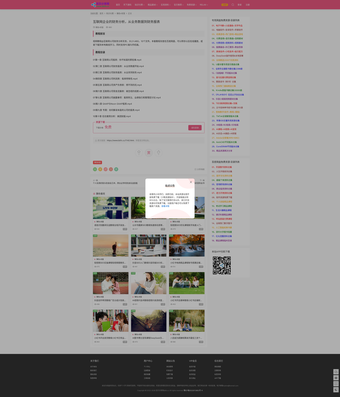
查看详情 (165, 206)
